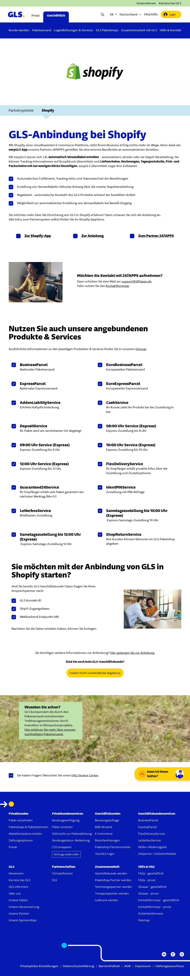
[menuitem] (19, 30)
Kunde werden (19, 30)
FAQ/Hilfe (151, 14)
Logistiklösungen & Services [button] (73, 30)
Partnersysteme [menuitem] (21, 110)
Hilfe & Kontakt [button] (170, 30)
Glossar (140, 349)
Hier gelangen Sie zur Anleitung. (132, 653)
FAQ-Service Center (84, 775)
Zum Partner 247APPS (156, 235)
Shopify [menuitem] (48, 110)
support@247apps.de (137, 281)
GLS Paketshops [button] (107, 30)
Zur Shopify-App (37, 235)
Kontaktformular (117, 286)
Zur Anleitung (92, 235)
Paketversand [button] (41, 30)
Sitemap (144, 920)
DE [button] (113, 14)
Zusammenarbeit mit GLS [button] (139, 30)
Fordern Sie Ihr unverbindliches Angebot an (95, 673)
